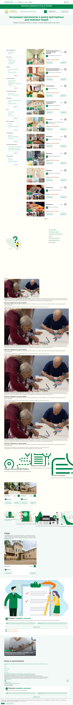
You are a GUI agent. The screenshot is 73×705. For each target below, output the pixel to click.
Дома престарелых (52, 229)
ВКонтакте (65, 2)
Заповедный (49, 119)
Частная (9, 53)
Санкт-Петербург (35, 663)
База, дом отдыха (11, 111)
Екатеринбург (10, 663)
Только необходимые (9, 703)
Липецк (18, 663)
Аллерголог (10, 123)
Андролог (10, 125)
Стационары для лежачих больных (55, 234)
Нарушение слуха (11, 82)
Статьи (26, 2)
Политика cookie (31, 673)
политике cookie (23, 701)
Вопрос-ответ (20, 2)
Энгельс (46, 663)
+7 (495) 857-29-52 (7, 520)
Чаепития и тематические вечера (14, 100)
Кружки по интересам (12, 103)
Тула (44, 663)
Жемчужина (49, 136)
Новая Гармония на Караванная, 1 (51, 102)
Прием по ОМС (11, 93)
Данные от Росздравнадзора (13, 94)
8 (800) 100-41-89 (52, 11)
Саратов (39, 663)
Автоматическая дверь (12, 72)
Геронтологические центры (54, 238)
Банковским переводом (12, 161)
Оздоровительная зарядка (13, 69)
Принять (2, 703)
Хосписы (50, 236)
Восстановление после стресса (14, 148)
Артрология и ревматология (13, 136)
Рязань (30, 663)
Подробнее (63, 62)
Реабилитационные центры (54, 240)
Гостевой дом (10, 114)
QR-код (9, 158)
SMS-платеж (10, 159)
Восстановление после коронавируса (15, 146)
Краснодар (9, 499)
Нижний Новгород (23, 663)
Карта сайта (6, 672)
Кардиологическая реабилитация (14, 149)
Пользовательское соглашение (22, 673)
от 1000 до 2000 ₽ (11, 60)
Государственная (11, 52)
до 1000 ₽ (10, 59)
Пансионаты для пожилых (54, 231)
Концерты (10, 101)
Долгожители (49, 187)
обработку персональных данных (14, 629)
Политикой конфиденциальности (14, 631)
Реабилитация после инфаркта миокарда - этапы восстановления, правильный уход (19, 653)
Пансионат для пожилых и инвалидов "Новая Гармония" (53, 52)
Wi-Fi (9, 70)
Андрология (10, 135)
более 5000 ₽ (10, 63)
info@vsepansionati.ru (8, 684)
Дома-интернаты (52, 242)
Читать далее (6, 539)
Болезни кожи (11, 138)
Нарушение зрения (11, 80)
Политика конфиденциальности (10, 673)
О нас (16, 2)
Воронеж (6, 663)
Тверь (42, 663)
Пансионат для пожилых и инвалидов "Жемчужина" (53, 69)
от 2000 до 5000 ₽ (11, 62)
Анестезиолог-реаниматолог (13, 126)
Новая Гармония (50, 86)
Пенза (28, 663)
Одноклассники (68, 2)
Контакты (30, 2)
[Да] (6, 629)
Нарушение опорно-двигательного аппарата (14, 84)
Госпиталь (10, 113)
